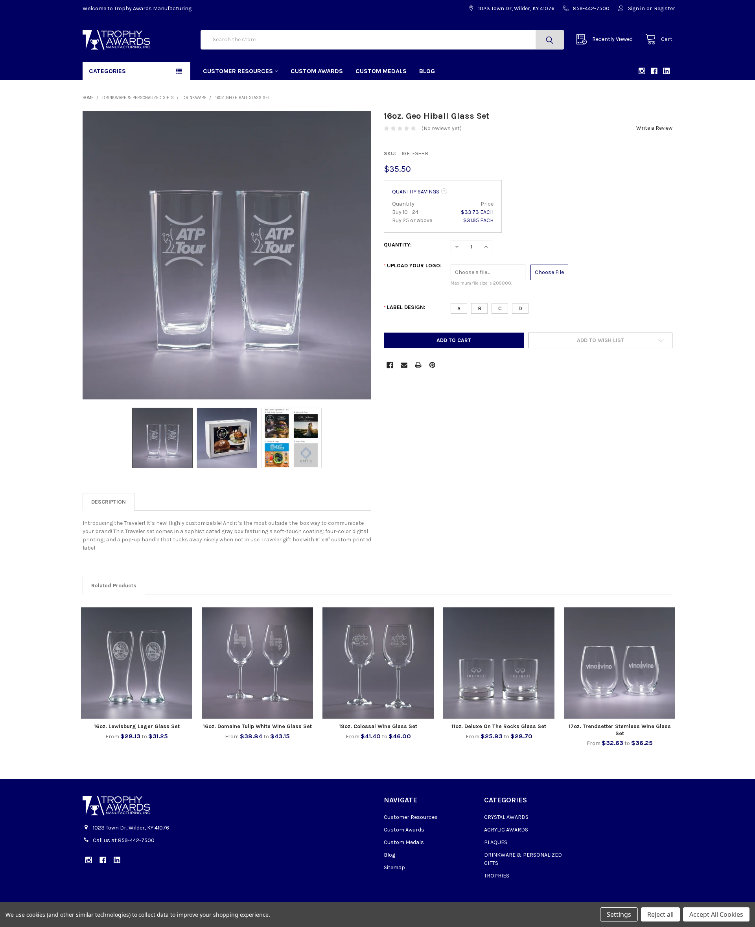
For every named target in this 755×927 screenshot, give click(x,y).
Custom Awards (317, 71)
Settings (619, 914)
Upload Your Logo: (413, 265)
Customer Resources (238, 71)
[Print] (418, 365)
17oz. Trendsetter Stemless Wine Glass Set (620, 730)
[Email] (404, 365)
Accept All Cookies (716, 914)
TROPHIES (496, 875)
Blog (427, 71)
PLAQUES (495, 842)
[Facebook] (390, 365)
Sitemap (394, 867)
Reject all (660, 914)
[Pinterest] (432, 365)
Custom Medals (381, 71)
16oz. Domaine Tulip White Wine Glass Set (257, 726)
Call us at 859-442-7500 (124, 840)
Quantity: (398, 244)
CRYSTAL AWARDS (506, 817)
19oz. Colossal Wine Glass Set (378, 726)
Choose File (549, 272)
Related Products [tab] (113, 585)
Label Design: (404, 307)
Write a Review (654, 128)
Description (108, 501)
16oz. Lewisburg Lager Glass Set (137, 726)
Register (664, 8)
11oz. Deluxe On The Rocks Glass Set (498, 726)
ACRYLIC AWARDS (506, 829)
